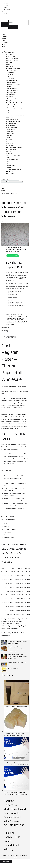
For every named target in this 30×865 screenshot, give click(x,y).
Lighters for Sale (10, 105)
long (25, 483)
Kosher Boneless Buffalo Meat (14, 103)
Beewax (8, 64)
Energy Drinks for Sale (12, 80)
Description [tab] (5, 327)
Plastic (25, 568)
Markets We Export (15, 809)
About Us (9, 800)
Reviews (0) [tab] (5, 331)
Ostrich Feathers (11, 125)
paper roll (10, 503)
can (2, 403)
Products (6, 3)
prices (16, 428)
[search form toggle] (4, 24)
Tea (7, 163)
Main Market (7, 9)
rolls (12, 490)
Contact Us (10, 805)
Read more (6, 861)
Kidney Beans (10, 101)
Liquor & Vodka (10, 107)
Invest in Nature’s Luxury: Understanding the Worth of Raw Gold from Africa (17, 657)
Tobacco (8, 167)
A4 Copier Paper (11, 56)
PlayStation (9, 135)
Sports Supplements (12, 159)
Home (5, 1)
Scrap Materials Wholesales (14, 147)
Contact (6, 5)
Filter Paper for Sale (11, 88)
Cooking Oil (9, 74)
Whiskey (9, 849)
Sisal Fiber (9, 153)
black (8, 419)
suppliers (19, 296)
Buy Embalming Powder (13, 68)
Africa (6, 414)
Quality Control (12, 817)
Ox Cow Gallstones (11, 127)
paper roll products (17, 318)
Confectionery (10, 72)
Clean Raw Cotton (11, 70)
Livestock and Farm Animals (14, 109)
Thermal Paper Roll (11, 165)
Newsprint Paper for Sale (13, 121)
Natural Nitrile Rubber (12, 119)
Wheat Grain (9, 171)
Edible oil (9, 832)
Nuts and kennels (11, 123)
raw (24, 476)
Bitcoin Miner (9, 66)
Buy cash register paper (16, 316)
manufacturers (18, 303)
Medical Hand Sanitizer (12, 113)
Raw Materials (12, 845)
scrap (23, 493)
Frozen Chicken (10, 95)
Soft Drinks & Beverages (13, 155)
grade (19, 414)
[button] (2, 222)
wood (26, 476)
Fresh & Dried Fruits (12, 90)
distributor (18, 291)
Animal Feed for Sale (12, 58)
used (6, 403)
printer (11, 495)
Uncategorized (10, 54)
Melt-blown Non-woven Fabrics (15, 115)
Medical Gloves (10, 111)
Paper (8, 386)
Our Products (11, 813)
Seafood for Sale (11, 149)
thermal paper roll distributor (15, 319)
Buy (2, 632)
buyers (5, 428)
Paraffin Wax (9, 131)
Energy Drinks (12, 836)
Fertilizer (8, 86)
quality (9, 444)
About (5, 7)
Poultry (8, 137)
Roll (11, 386)
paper (16, 389)
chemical (7, 391)
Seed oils (8, 151)
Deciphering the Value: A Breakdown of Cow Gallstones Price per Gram (16, 649)
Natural (3, 628)
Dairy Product (10, 78)
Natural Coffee (10, 117)
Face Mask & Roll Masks (13, 84)
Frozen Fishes (10, 97)
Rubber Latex (10, 145)
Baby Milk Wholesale (12, 60)
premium (15, 414)
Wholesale (15, 386)
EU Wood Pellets (11, 82)
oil (23, 503)
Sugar (7, 161)
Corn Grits (9, 76)
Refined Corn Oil (13, 668)
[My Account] (2, 185)
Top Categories (9, 52)
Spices (8, 157)
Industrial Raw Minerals (12, 99)
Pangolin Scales (10, 129)
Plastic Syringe (10, 133)
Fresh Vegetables (11, 92)
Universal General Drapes (13, 169)
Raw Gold (9, 139)
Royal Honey (9, 143)
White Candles (10, 174)
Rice (7, 141)
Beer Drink (9, 62)
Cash (20, 386)
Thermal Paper (5, 602)
